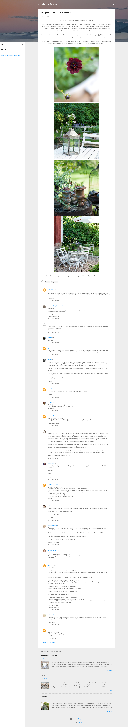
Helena (50, 337)
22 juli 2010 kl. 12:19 (53, 458)
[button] (111, 13)
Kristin (50, 359)
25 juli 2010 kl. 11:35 (53, 625)
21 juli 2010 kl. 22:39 (53, 301)
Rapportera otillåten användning (10, 55)
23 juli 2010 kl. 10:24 (53, 520)
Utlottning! (45, 676)
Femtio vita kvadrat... (54, 416)
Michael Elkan (80, 722)
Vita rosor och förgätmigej (55, 506)
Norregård (51, 289)
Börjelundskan (52, 431)
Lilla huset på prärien (54, 615)
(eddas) (50, 402)
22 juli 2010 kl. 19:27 (53, 479)
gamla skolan (52, 348)
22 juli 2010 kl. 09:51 (53, 411)
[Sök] (114, 4)
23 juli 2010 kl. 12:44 (53, 545)
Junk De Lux (51, 389)
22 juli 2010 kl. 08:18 (53, 354)
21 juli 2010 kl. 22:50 (53, 319)
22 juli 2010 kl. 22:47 (53, 501)
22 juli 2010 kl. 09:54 (53, 426)
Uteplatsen (54, 282)
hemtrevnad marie (53, 484)
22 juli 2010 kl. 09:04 (53, 397)
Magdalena (51, 463)
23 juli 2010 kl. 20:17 (53, 560)
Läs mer (109, 670)
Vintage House (52, 550)
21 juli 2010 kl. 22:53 (53, 332)
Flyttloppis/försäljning (49, 655)
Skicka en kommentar (49, 642)
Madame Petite (52, 525)
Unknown (50, 565)
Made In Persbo (49, 4)
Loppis (47, 282)
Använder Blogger (77, 719)
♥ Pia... (50, 324)
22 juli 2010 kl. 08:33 (53, 384)
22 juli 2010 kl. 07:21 (53, 343)
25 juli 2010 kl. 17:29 (53, 638)
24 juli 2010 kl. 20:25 (53, 609)
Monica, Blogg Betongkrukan (56, 306)
